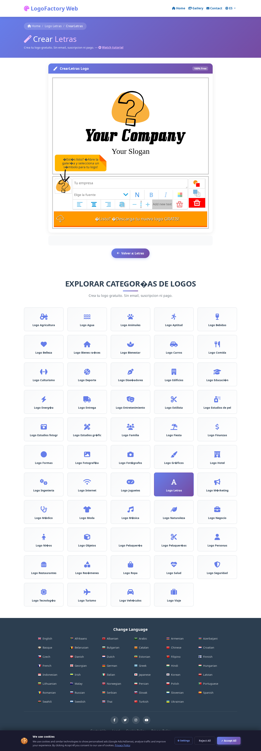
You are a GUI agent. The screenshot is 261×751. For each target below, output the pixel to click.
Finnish (207, 656)
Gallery (197, 8)
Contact (216, 8)
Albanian (112, 638)
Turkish (143, 701)
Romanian (49, 692)
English (47, 638)
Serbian (112, 692)
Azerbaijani (210, 638)
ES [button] (231, 8)
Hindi (174, 665)
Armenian (177, 638)
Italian (111, 674)
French (47, 665)
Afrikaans (81, 638)
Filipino (176, 656)
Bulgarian (113, 647)
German (112, 665)
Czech (46, 656)
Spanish (208, 692)
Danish (79, 656)
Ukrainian (177, 701)
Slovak (143, 692)
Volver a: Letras (132, 253)
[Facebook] (114, 720)
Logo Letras (53, 26)
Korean (175, 674)
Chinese (176, 647)
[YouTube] (146, 720)
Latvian (207, 674)
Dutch (111, 656)
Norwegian (114, 683)
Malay (78, 683)
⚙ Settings (184, 740)
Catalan (144, 647)
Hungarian (210, 665)
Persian (144, 683)
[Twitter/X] (125, 720)
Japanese (145, 674)
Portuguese (210, 683)
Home (180, 8)
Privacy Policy (122, 745)
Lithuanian (50, 683)
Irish (78, 674)
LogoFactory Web (53, 8)
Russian (80, 692)
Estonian (144, 656)
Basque (47, 647)
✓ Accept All (228, 740)
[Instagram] (136, 720)
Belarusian (81, 647)
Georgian (81, 665)
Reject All (205, 740)
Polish (175, 683)
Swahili (47, 701)
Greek (143, 665)
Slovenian (177, 692)
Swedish (80, 701)
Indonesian (50, 674)
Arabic (143, 638)
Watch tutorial (112, 47)
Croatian (208, 647)
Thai (109, 701)
